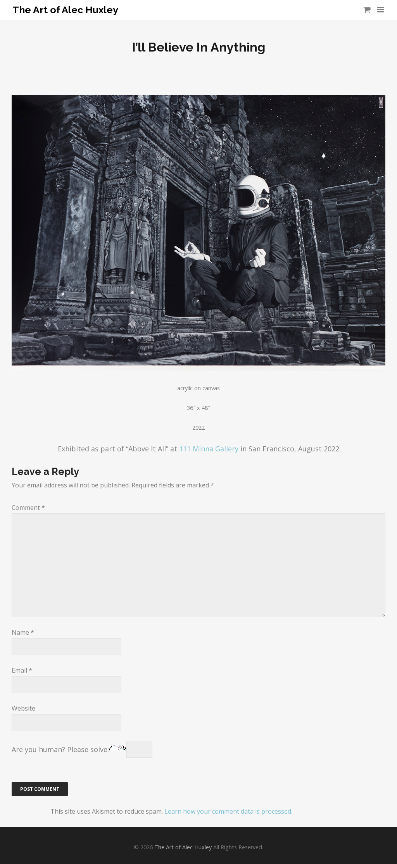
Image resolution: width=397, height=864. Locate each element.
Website (23, 708)
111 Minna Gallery (208, 448)
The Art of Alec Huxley (65, 10)
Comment (28, 507)
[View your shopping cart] (367, 9)
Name (23, 632)
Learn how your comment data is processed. (228, 811)
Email (22, 670)
